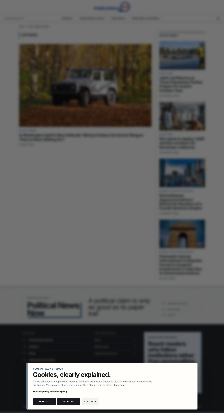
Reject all (44, 401)
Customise (90, 401)
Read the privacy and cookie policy (50, 391)
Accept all (69, 401)
